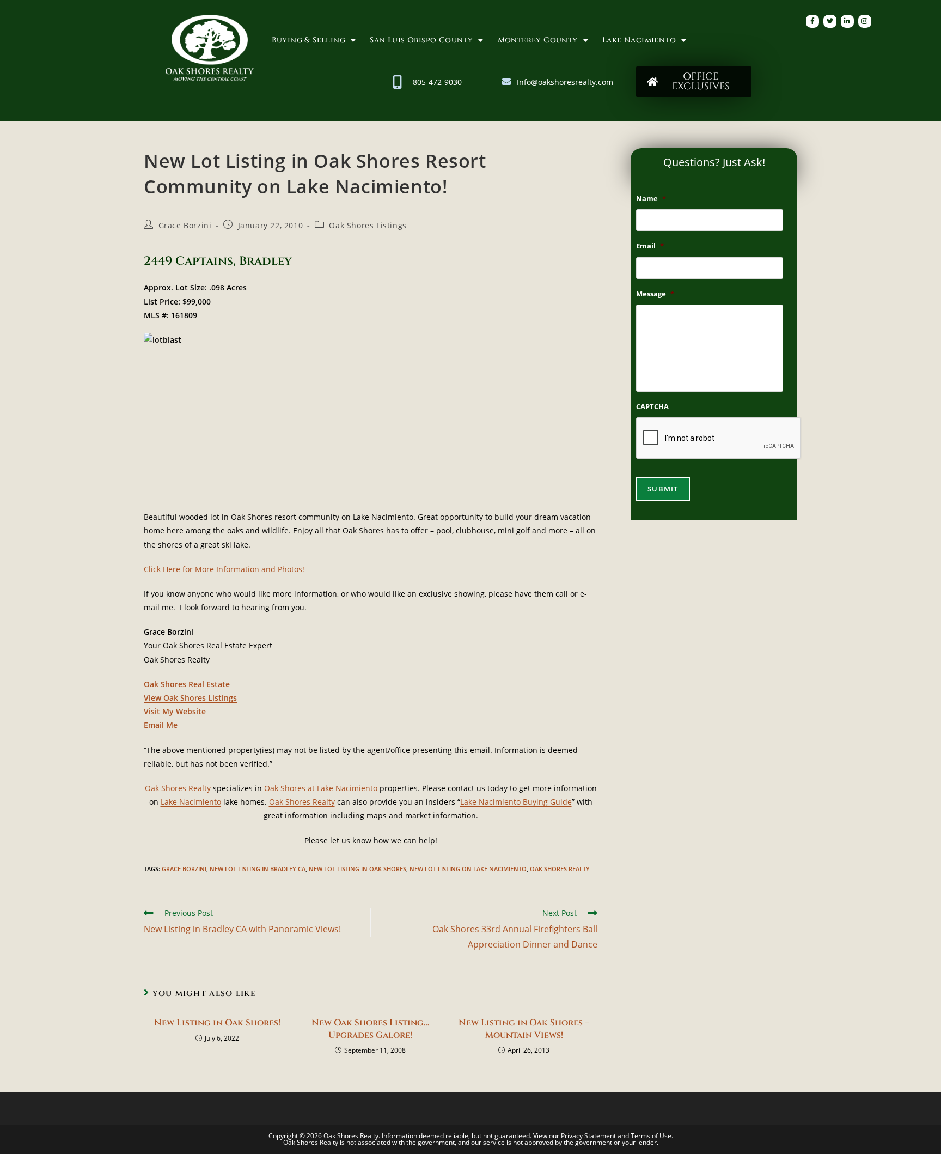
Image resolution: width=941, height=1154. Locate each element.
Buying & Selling (308, 40)
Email (650, 246)
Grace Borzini (185, 225)
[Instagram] (864, 21)
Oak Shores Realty (178, 788)
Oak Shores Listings (367, 225)
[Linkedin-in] (847, 21)
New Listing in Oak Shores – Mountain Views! (524, 1029)
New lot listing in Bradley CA (257, 869)
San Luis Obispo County (421, 40)
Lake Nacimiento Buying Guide (516, 802)
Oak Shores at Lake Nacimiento (320, 788)
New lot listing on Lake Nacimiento (468, 869)
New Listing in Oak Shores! (217, 1023)
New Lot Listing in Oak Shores (357, 869)
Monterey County (538, 40)
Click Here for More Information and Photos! (224, 569)
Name (651, 198)
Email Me (161, 725)
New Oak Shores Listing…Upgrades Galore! (370, 1029)
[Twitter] (829, 21)
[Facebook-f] (812, 21)
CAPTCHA (652, 406)
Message (655, 294)
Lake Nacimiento (639, 40)
